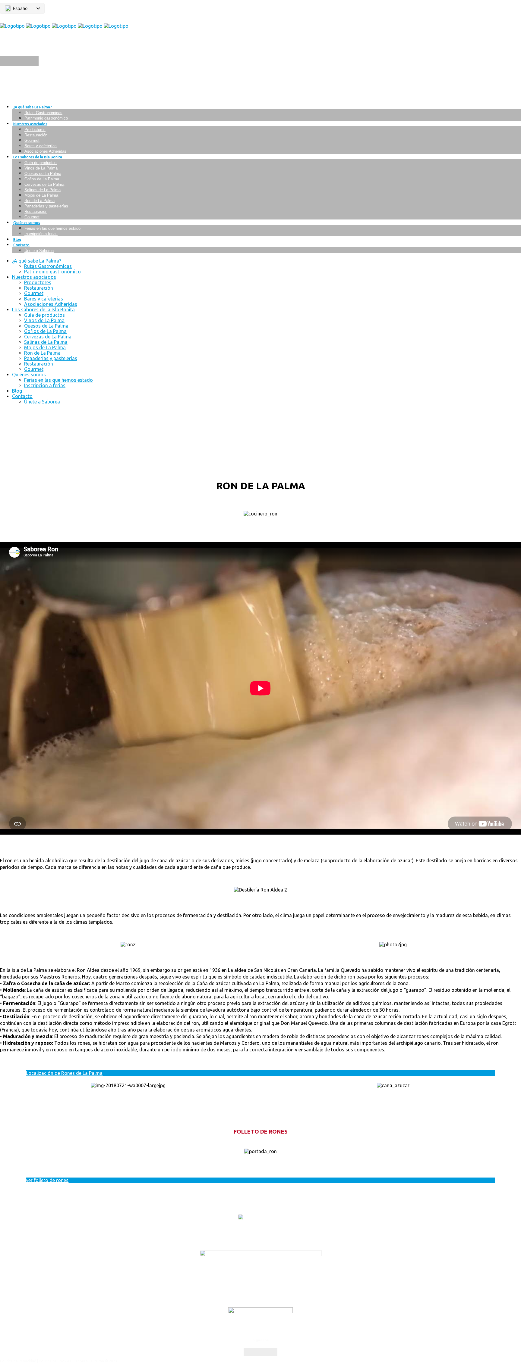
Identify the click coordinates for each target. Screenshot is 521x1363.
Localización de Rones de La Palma (64, 1073)
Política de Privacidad (18, 1361)
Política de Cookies (55, 1361)
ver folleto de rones (47, 1180)
